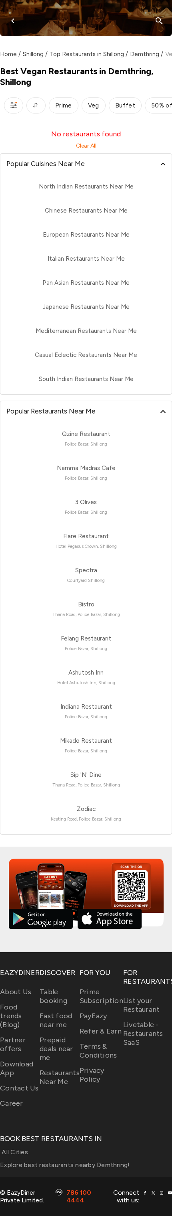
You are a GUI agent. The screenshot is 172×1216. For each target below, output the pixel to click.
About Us (15, 991)
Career (11, 1103)
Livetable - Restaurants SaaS (143, 1033)
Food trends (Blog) (11, 1016)
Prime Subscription (101, 996)
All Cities (14, 1152)
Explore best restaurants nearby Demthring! (65, 1165)
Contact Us (19, 1088)
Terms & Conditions (98, 1051)
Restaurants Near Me (60, 1077)
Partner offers (13, 1044)
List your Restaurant (141, 1005)
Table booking (53, 996)
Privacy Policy (92, 1075)
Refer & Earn (101, 1031)
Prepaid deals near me (56, 1049)
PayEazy (93, 1015)
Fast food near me (56, 1020)
